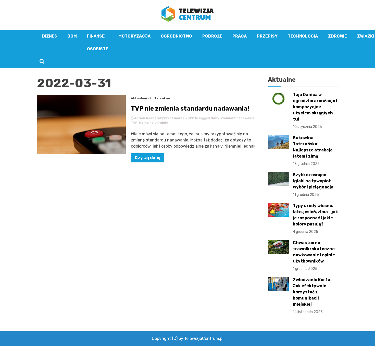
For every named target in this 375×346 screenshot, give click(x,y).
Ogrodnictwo (176, 36)
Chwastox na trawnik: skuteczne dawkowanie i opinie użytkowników (314, 255)
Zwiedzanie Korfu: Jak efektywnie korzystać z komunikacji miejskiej (312, 295)
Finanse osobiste (97, 42)
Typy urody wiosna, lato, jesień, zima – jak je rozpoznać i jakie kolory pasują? (315, 218)
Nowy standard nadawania (232, 118)
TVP (134, 122)
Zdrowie (337, 36)
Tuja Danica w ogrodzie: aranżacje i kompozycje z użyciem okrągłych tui (315, 110)
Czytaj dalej (147, 157)
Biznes (49, 36)
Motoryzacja (134, 36)
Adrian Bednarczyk (149, 118)
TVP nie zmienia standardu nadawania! (190, 108)
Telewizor (162, 98)
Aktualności (141, 98)
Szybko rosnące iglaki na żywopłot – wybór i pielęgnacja (313, 184)
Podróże (212, 36)
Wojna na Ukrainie (153, 122)
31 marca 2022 (181, 118)
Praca (239, 36)
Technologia (303, 36)
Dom (72, 36)
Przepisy (267, 36)
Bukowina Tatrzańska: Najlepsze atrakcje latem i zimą (313, 150)
